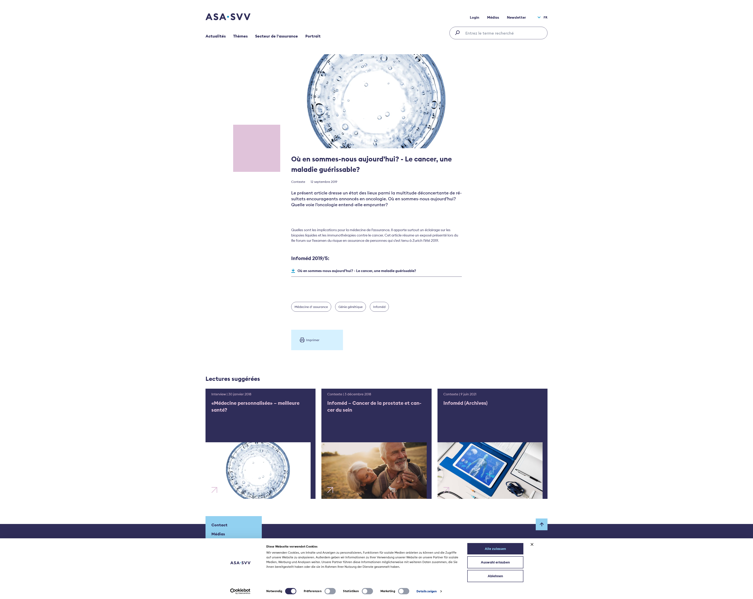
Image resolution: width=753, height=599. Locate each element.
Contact (219, 524)
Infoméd (379, 307)
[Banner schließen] (532, 544)
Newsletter (516, 17)
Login (474, 17)
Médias (493, 17)
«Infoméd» (484, 412)
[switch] (330, 591)
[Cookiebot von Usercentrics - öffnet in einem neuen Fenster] (240, 591)
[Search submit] (458, 32)
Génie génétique (350, 307)
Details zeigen (427, 591)
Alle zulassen (495, 549)
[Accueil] (235, 17)
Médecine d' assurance (311, 307)
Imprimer (312, 340)
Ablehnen (495, 576)
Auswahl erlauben (495, 562)
